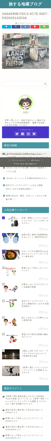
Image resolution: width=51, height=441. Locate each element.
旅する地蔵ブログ (25, 3)
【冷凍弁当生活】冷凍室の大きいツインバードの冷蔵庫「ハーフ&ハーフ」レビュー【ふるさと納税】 (27, 157)
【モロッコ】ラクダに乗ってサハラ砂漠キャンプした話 (26, 169)
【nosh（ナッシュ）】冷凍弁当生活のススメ (26, 178)
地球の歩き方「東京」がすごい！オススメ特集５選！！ (26, 197)
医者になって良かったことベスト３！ (22, 418)
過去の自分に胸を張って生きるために (22, 410)
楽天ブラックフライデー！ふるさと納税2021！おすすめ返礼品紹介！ (24, 187)
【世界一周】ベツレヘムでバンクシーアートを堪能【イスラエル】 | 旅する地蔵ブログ (27, 401)
